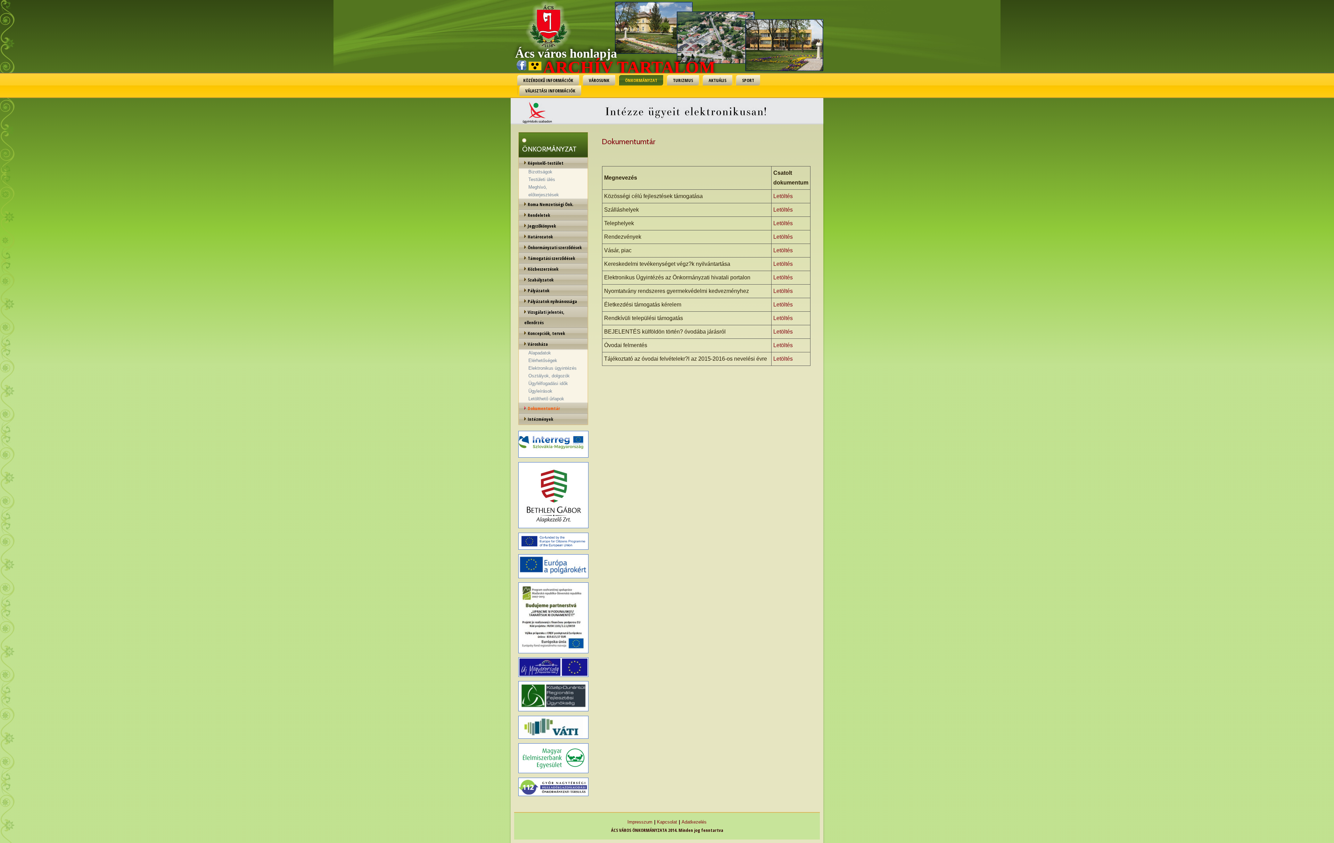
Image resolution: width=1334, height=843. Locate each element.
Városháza (538, 344)
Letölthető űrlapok (546, 398)
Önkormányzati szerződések (555, 247)
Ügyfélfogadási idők (548, 383)
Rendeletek (539, 215)
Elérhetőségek (542, 360)
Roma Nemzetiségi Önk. (550, 204)
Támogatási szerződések (551, 258)
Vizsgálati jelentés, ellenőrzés (544, 317)
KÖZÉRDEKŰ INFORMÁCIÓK (548, 80)
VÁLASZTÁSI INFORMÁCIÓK (550, 91)
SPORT (748, 80)
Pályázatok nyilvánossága (552, 301)
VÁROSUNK (599, 80)
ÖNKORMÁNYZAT (641, 80)
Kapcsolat (667, 822)
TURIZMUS (683, 80)
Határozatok (540, 237)
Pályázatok (538, 290)
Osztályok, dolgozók (549, 375)
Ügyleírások (540, 391)
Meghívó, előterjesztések (543, 191)
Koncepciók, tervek (546, 333)
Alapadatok (539, 352)
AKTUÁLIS (717, 80)
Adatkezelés (694, 822)
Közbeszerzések (543, 269)
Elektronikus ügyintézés (552, 368)
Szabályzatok (540, 280)
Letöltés (783, 196)
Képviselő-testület (545, 163)
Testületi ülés (541, 179)
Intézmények (540, 419)
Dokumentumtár (544, 408)
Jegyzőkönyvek (542, 226)
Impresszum (639, 822)
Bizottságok (540, 171)
